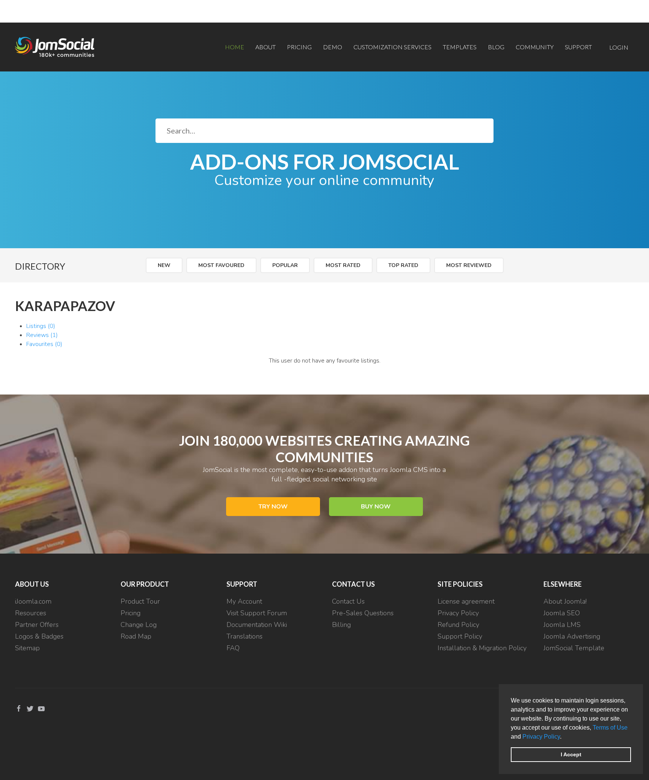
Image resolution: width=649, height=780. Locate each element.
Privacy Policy (541, 736)
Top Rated (403, 265)
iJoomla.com (33, 601)
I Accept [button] (571, 754)
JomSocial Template (573, 648)
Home (234, 46)
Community (535, 46)
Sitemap (27, 648)
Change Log (139, 624)
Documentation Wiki (256, 624)
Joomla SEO (561, 613)
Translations (244, 636)
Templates (460, 46)
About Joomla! (565, 601)
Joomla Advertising (571, 636)
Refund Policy (458, 624)
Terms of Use (610, 727)
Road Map (136, 636)
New (164, 265)
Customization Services (392, 46)
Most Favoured (221, 265)
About (265, 46)
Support (578, 46)
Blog (496, 46)
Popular (285, 265)
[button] (564, 737)
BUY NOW (376, 506)
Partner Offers (37, 624)
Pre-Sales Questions (363, 613)
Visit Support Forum (256, 613)
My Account (244, 601)
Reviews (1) (42, 335)
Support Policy (460, 636)
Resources (30, 613)
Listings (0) (40, 326)
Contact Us (348, 601)
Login (618, 47)
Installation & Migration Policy (482, 648)
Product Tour (140, 601)
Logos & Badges (39, 636)
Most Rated (343, 265)
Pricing (299, 46)
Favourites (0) (44, 344)
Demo (332, 46)
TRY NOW (273, 506)
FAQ (233, 648)
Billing (341, 624)
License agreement (466, 601)
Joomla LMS (562, 624)
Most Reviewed (469, 265)
